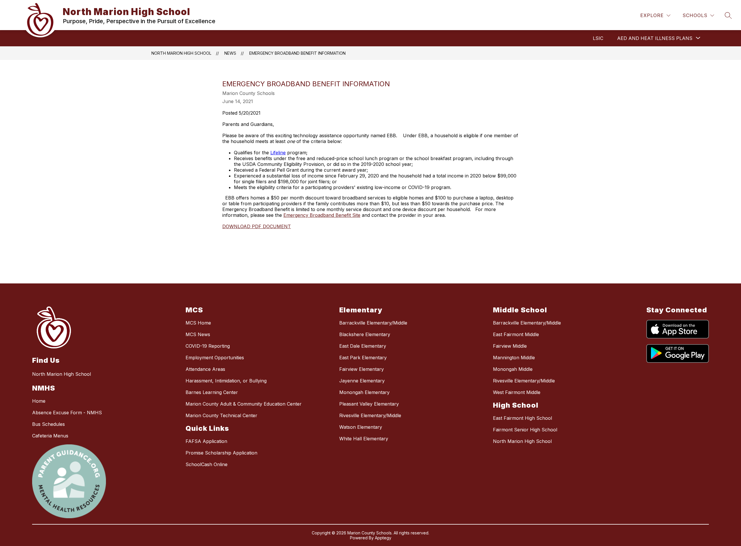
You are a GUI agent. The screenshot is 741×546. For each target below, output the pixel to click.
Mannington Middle (514, 357)
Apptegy (383, 537)
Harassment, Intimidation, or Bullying (226, 381)
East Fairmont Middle (516, 334)
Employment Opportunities (215, 357)
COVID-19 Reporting (208, 346)
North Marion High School (181, 53)
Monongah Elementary (364, 392)
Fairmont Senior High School (525, 430)
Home (38, 401)
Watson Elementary (360, 427)
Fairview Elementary (361, 369)
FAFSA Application (206, 441)
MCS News (198, 334)
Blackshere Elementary (364, 334)
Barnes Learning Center (212, 392)
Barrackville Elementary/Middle (373, 323)
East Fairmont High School (522, 418)
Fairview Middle (510, 346)
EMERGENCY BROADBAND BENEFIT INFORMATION (297, 53)
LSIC (598, 38)
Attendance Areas (205, 369)
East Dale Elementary (362, 346)
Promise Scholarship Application (221, 453)
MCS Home (198, 323)
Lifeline (278, 152)
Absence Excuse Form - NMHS (67, 412)
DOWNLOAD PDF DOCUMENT (256, 226)
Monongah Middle (513, 369)
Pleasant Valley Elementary (369, 404)
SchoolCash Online (207, 464)
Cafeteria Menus (50, 436)
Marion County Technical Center (221, 415)
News (230, 53)
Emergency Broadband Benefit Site (321, 215)
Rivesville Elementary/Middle (370, 415)
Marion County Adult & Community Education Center (244, 404)
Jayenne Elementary (362, 381)
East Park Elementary (363, 357)
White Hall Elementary (363, 438)
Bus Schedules (48, 424)
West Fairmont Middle (516, 392)
